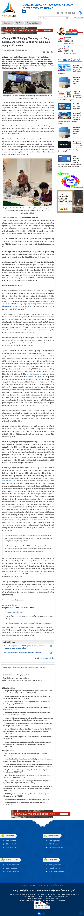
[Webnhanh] (70, 180)
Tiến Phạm (42, 658)
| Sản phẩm (53, 885)
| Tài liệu (61, 885)
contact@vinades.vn (17, 612)
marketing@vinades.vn (71, 53)
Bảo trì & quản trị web (12, 865)
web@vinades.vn (69, 43)
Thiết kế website (11, 841)
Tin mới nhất (72, 59)
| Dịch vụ (45, 885)
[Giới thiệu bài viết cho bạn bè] (44, 52)
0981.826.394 (48, 623)
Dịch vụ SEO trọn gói (12, 871)
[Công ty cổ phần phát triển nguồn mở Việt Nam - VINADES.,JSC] (11, 9)
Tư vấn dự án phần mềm (56, 871)
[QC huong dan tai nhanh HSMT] (70, 201)
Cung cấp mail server (55, 868)
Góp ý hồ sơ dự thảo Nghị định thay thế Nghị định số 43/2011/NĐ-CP (26, 753)
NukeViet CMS (30, 900)
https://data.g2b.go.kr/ (34, 377)
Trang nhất (23, 885)
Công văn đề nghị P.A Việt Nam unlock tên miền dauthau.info (23, 799)
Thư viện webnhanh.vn (56, 847)
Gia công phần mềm (55, 865)
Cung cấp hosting (11, 847)
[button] (50, 646)
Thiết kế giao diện (54, 841)
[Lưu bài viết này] (52, 52)
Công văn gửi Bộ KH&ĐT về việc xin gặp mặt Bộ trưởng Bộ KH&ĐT (25, 802)
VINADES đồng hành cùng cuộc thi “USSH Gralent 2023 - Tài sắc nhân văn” (28, 737)
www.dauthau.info (8, 481)
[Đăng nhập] (80, 13)
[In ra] (48, 52)
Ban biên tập (50, 658)
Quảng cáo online (11, 868)
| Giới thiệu (32, 885)
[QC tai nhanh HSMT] (28, 30)
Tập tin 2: (23, 652)
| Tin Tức (39, 885)
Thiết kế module (54, 844)
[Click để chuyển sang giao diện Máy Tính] (44, 913)
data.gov (43, 319)
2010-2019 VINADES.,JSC (56, 900)
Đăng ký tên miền (11, 844)
